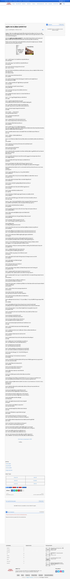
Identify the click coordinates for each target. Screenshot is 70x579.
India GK (23, 3)
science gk (15, 561)
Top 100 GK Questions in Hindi (56, 557)
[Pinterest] (19, 490)
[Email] (21, 490)
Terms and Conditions (26, 1)
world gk (15, 563)
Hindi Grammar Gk (40, 3)
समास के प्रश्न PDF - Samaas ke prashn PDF (57, 553)
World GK (29, 3)
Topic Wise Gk (18, 3)
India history (10, 24)
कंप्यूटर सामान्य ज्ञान (9, 470)
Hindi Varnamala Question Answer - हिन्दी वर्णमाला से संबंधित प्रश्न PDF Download (57, 563)
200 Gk (7, 467)
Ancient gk (14, 487)
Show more (41, 501)
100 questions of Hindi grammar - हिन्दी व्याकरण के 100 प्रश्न (57, 549)
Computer (50, 3)
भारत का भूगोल (8, 463)
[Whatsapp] (17, 490)
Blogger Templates (29, 577)
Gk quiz (15, 555)
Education (15, 551)
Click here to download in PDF (25, 439)
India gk (20, 487)
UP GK (46, 3)
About (22, 575)
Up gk (15, 559)
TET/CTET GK (55, 3)
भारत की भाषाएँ (8, 465)
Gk (17, 487)
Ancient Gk (16, 483)
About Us (6, 1)
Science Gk (16, 477)
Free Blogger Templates (43, 577)
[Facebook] (12, 490)
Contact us (10, 1)
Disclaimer (20, 1)
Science (33, 3)
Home (13, 3)
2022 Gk (10, 487)
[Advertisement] (35, 14)
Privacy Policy (15, 1)
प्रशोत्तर (10, 467)
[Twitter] (14, 490)
